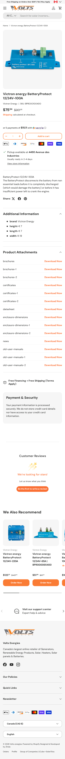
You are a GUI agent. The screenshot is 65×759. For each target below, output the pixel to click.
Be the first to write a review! (32, 488)
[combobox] (32, 16)
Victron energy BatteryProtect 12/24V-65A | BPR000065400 (42, 559)
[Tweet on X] (13, 199)
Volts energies (16, 744)
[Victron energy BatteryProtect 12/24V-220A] (16, 533)
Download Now (53, 261)
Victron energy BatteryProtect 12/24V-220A (12, 557)
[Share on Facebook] (19, 199)
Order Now (16, 582)
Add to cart (43, 136)
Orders (6, 751)
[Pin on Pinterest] (25, 199)
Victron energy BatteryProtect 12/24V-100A (29, 25)
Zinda (8, 747)
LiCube (41, 751)
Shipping (7, 114)
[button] (60, 8)
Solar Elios (50, 751)
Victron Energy (10, 103)
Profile (14, 751)
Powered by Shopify (31, 744)
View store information (18, 163)
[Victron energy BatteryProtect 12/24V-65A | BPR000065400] (45, 533)
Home (5, 25)
